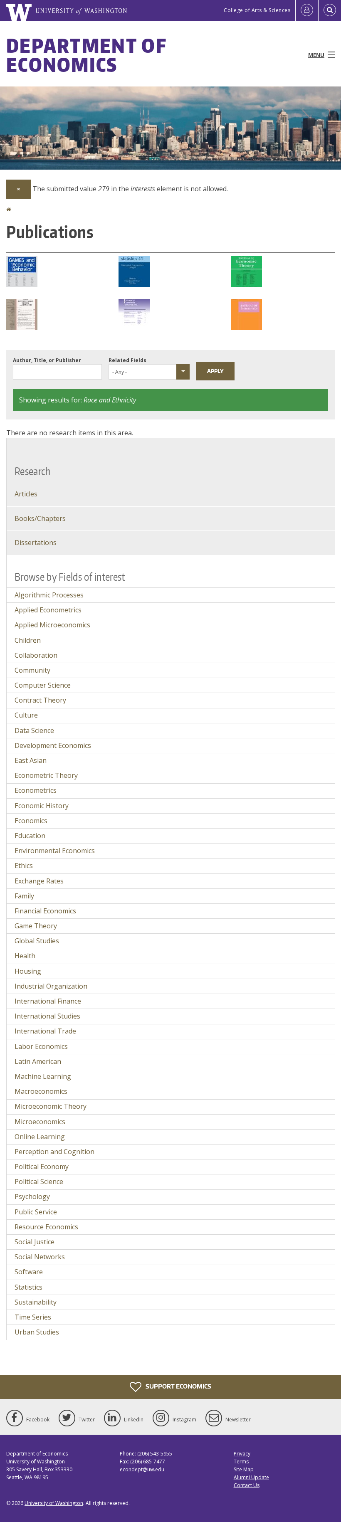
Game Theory (36, 925)
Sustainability (36, 1302)
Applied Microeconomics (52, 624)
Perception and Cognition (54, 1151)
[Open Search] (330, 10)
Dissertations (36, 542)
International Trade (45, 1031)
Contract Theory (40, 700)
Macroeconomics (41, 1091)
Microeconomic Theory (50, 1106)
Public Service (36, 1211)
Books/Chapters (40, 518)
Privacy (242, 1453)
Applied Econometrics (48, 609)
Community (32, 670)
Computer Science (43, 685)
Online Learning (40, 1136)
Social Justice (34, 1241)
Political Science (39, 1181)
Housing (28, 971)
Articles (26, 493)
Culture (26, 715)
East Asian (31, 760)
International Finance (48, 1001)
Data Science (34, 730)
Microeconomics (40, 1121)
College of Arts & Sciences (257, 10)
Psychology (32, 1196)
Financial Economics (45, 910)
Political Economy (42, 1166)
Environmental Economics (55, 850)
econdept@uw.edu (142, 1469)
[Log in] (307, 10)
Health (25, 955)
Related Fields (127, 360)
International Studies (47, 1016)
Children (28, 640)
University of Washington (54, 1503)
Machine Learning (43, 1076)
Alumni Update (251, 1477)
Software (29, 1271)
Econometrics (36, 790)
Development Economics (53, 745)
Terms (241, 1461)
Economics (31, 820)
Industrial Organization (51, 986)
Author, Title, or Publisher (47, 360)
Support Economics (177, 1385)
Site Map (244, 1469)
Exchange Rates (39, 881)
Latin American (38, 1061)
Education (30, 835)
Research (32, 471)
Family (24, 895)
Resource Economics (46, 1226)
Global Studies (37, 940)
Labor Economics (41, 1046)
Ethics (24, 865)
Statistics (28, 1287)
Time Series (33, 1317)
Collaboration (36, 655)
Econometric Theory (46, 775)
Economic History (42, 805)
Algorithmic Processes (49, 594)
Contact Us (246, 1485)
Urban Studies (37, 1332)
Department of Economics (86, 55)
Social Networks (40, 1256)
